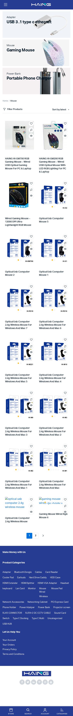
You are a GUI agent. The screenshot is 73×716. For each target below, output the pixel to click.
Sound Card (60, 613)
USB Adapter (54, 695)
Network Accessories (13, 602)
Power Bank (44, 607)
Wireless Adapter (34, 699)
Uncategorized (55, 618)
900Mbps (8, 691)
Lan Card (20, 589)
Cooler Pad (8, 578)
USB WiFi (7, 699)
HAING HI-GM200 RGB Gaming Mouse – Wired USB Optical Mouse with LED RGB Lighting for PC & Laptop (52, 165)
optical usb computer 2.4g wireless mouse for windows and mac (52, 484)
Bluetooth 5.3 (23, 691)
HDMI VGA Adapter (47, 583)
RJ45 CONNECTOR (12, 613)
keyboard (7, 589)
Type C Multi (38, 618)
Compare (31, 130)
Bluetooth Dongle (23, 572)
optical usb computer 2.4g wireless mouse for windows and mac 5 (18, 378)
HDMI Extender (10, 583)
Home (5, 101)
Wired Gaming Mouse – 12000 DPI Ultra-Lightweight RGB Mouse (18, 221)
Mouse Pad (56, 589)
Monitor (32, 589)
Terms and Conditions (13, 654)
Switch (6, 618)
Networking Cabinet (37, 602)
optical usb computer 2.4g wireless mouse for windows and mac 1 (18, 484)
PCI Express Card (60, 602)
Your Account (9, 640)
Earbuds (21, 578)
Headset (64, 583)
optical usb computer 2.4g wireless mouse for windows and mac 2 (52, 431)
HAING (19, 695)
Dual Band (8, 695)
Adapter (7, 572)
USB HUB (7, 624)
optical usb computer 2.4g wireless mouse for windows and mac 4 (52, 378)
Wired (42, 592)
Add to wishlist (31, 123)
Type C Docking (21, 618)
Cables (38, 572)
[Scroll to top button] (67, 702)
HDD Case (55, 578)
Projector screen (61, 607)
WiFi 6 (18, 699)
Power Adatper (27, 607)
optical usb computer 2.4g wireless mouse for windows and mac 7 (18, 325)
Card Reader (51, 572)
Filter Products (14, 109)
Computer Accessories (45, 691)
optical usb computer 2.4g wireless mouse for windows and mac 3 (18, 431)
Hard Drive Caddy (38, 578)
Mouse (42, 589)
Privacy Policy (10, 649)
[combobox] (60, 109)
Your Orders (9, 645)
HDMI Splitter (27, 583)
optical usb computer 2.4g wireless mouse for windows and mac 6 (52, 325)
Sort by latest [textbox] (59, 110)
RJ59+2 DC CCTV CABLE (38, 613)
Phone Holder (9, 607)
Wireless (43, 596)
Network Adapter (36, 695)
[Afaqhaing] (41, 5)
